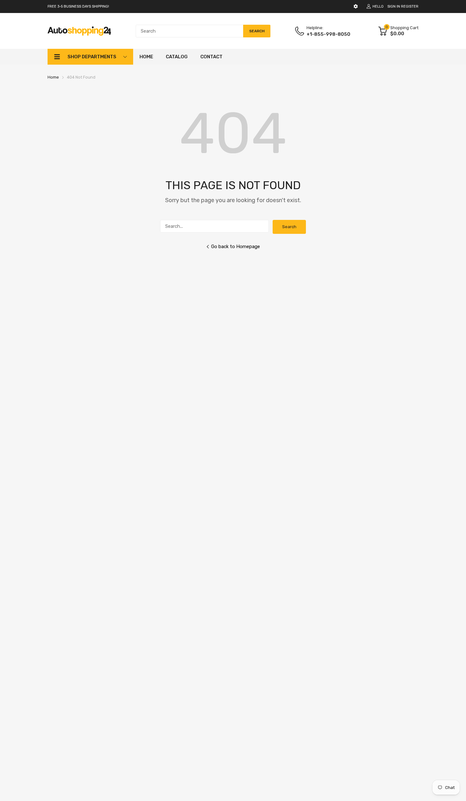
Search (289, 226)
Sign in (393, 6)
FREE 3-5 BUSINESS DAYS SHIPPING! (78, 6)
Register (409, 6)
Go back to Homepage (235, 246)
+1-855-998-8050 (328, 34)
